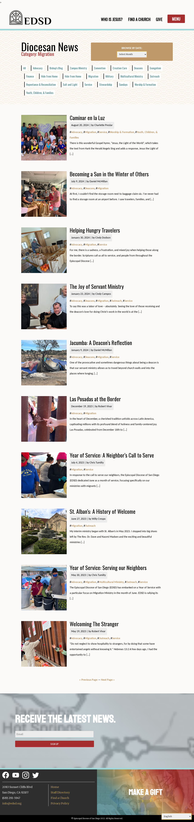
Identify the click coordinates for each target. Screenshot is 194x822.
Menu (176, 19)
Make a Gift (145, 792)
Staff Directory (60, 792)
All (24, 68)
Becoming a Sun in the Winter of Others (109, 174)
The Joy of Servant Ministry (97, 286)
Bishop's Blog (56, 68)
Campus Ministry (78, 68)
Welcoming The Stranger (94, 624)
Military (109, 76)
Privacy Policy (60, 803)
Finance (30, 76)
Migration (93, 76)
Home (55, 787)
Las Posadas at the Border (95, 399)
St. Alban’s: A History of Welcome (102, 511)
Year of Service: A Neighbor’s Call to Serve (112, 455)
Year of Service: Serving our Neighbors (108, 567)
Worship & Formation (145, 84)
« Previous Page (88, 680)
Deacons (138, 68)
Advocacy (37, 68)
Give (159, 19)
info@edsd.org (12, 803)
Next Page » (108, 680)
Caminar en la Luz (87, 118)
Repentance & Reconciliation (41, 84)
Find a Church (60, 798)
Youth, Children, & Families (39, 93)
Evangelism (155, 68)
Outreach (154, 76)
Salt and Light (70, 84)
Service (88, 84)
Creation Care (120, 68)
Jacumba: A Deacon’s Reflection (101, 342)
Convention (99, 68)
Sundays (123, 84)
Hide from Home (49, 76)
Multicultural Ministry (131, 76)
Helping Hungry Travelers (95, 230)
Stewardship (105, 84)
